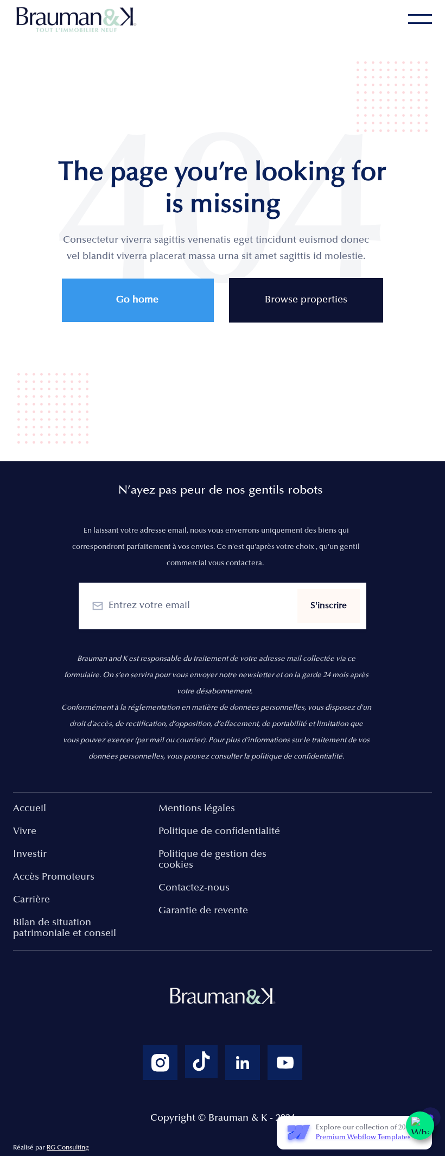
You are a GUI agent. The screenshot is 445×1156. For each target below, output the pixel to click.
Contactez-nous (194, 888)
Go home (137, 300)
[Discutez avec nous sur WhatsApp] (420, 1125)
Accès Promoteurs (53, 877)
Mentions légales (196, 809)
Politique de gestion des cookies (212, 860)
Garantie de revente (203, 911)
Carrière (31, 900)
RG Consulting (68, 1148)
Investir (30, 855)
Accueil (29, 809)
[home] (78, 19)
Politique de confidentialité (219, 832)
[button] (420, 19)
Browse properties (306, 300)
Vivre (24, 832)
